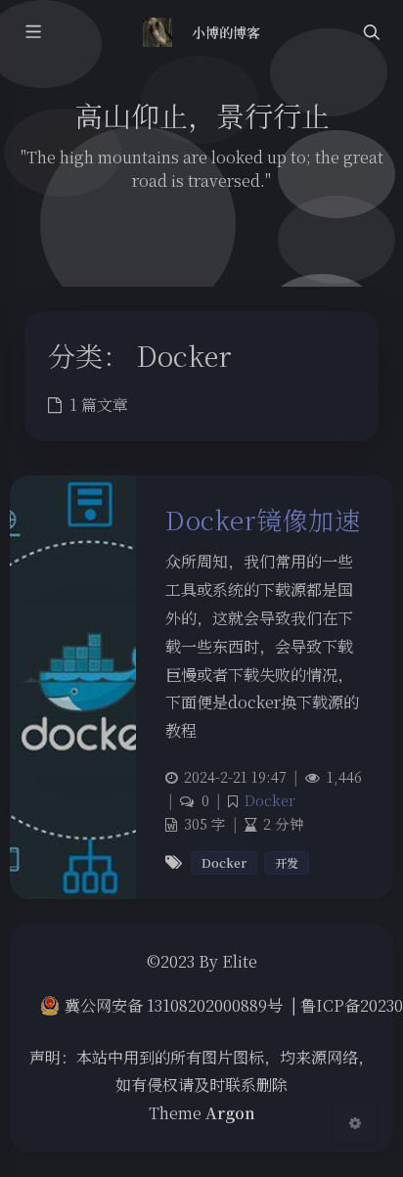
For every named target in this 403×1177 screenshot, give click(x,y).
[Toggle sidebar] (32, 33)
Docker (270, 800)
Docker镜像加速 (262, 519)
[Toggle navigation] (370, 33)
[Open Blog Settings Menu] (355, 1122)
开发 (286, 862)
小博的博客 (226, 32)
